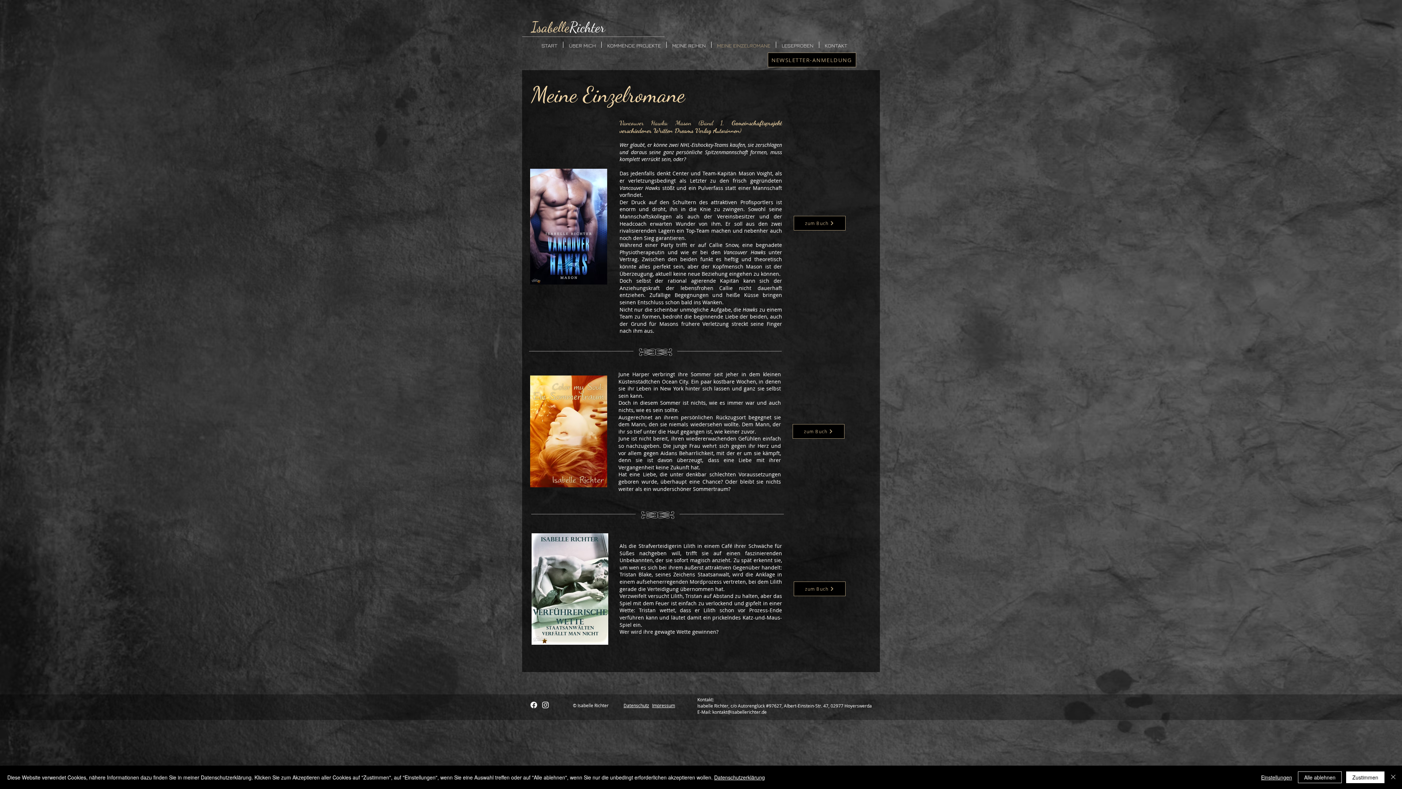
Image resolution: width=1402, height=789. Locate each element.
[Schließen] (1393, 777)
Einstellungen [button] (1276, 777)
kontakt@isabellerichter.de (739, 712)
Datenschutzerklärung (739, 777)
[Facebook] (533, 705)
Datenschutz (636, 705)
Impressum (663, 705)
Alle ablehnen (1320, 777)
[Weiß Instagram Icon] (545, 705)
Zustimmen (1365, 777)
